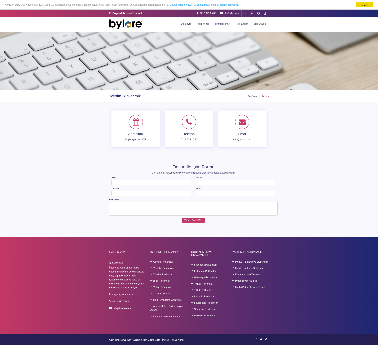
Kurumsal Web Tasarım (247, 274)
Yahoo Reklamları (162, 287)
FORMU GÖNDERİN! (193, 220)
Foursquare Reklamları (206, 303)
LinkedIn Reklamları (204, 296)
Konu (198, 188)
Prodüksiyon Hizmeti (246, 281)
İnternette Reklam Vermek (166, 316)
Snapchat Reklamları (205, 309)
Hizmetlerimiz (222, 24)
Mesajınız (114, 199)
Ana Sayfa (185, 24)
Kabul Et (364, 5)
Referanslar (242, 24)
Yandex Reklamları (163, 274)
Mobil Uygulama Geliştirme (167, 300)
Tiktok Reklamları (203, 290)
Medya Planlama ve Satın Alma (251, 262)
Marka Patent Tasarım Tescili (250, 287)
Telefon (115, 188)
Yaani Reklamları (162, 293)
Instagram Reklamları (205, 271)
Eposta (199, 177)
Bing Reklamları (161, 281)
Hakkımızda (203, 24)
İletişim (265, 96)
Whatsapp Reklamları (205, 277)
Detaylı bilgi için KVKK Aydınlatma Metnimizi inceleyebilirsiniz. (204, 5)
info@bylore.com (231, 13)
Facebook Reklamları (205, 264)
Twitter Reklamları (203, 284)
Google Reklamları (163, 262)
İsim (113, 177)
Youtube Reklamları (163, 268)
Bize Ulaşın (260, 24)
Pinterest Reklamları (204, 315)
